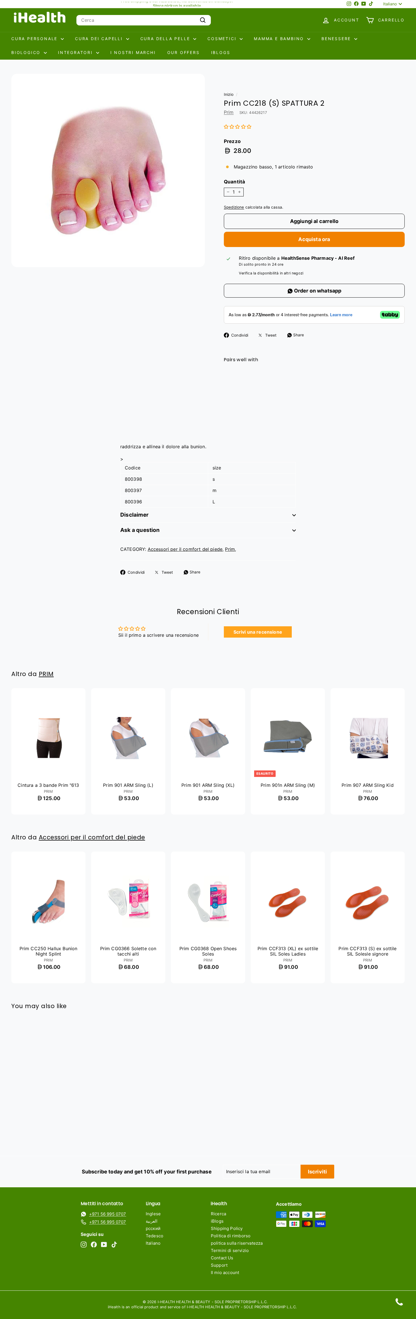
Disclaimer (134, 515)
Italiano (153, 1243)
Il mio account (225, 1272)
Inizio (228, 94)
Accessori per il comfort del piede (185, 549)
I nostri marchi (133, 52)
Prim (229, 112)
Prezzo (232, 141)
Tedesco (154, 1235)
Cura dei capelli (100, 38)
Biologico (26, 52)
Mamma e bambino (280, 38)
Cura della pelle (166, 38)
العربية (151, 1221)
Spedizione (234, 207)
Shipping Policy (227, 1228)
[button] (237, 126)
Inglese (153, 1213)
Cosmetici (222, 38)
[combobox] (143, 20)
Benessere (337, 38)
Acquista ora (314, 239)
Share (298, 335)
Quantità (234, 182)
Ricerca (218, 1213)
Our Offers (183, 52)
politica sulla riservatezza (237, 1243)
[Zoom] (108, 170)
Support (219, 1265)
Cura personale (35, 38)
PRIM (46, 674)
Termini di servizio (230, 1250)
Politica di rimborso (230, 1235)
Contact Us (222, 1257)
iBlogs (220, 52)
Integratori (76, 52)
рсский (153, 1228)
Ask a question (140, 530)
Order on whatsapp (317, 291)
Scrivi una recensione (257, 632)
